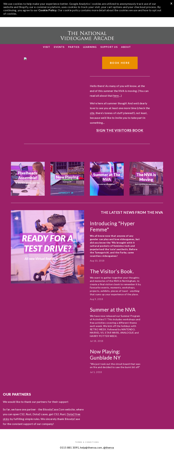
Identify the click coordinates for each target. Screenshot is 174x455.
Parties (73, 46)
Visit (46, 46)
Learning (90, 46)
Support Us (109, 46)
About (126, 46)
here (116, 95)
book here (120, 63)
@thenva (108, 447)
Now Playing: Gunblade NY (105, 354)
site (92, 113)
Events (59, 46)
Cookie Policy (47, 10)
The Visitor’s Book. (112, 271)
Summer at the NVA (112, 309)
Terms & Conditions (87, 442)
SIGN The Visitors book (119, 130)
